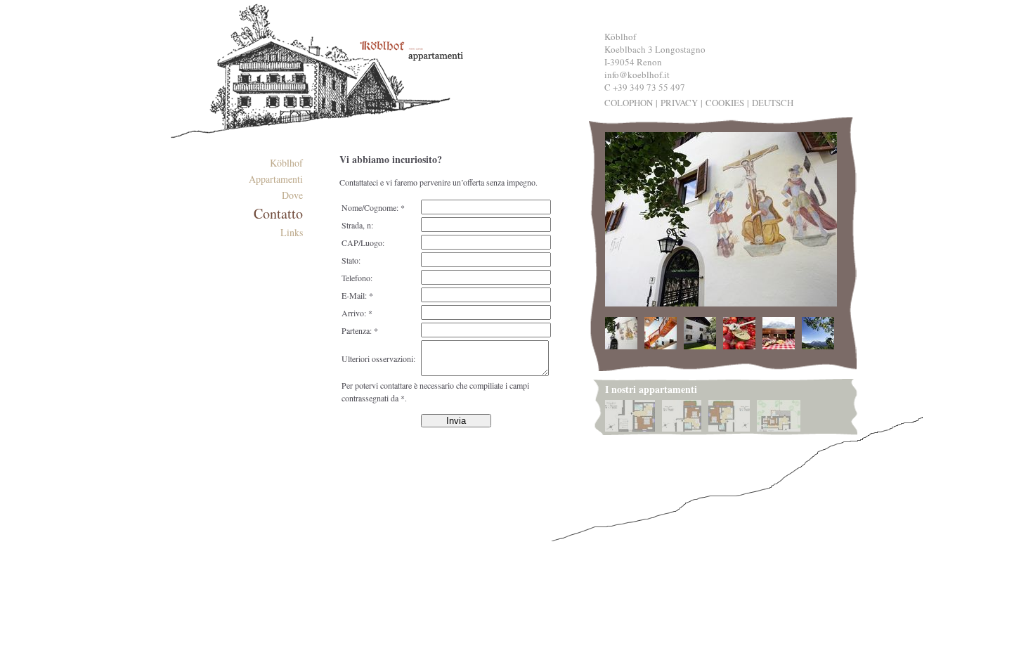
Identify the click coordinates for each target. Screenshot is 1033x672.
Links (291, 232)
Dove (292, 195)
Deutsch (772, 102)
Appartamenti (276, 179)
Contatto (278, 213)
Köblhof (286, 162)
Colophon (628, 102)
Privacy (679, 102)
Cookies (725, 102)
